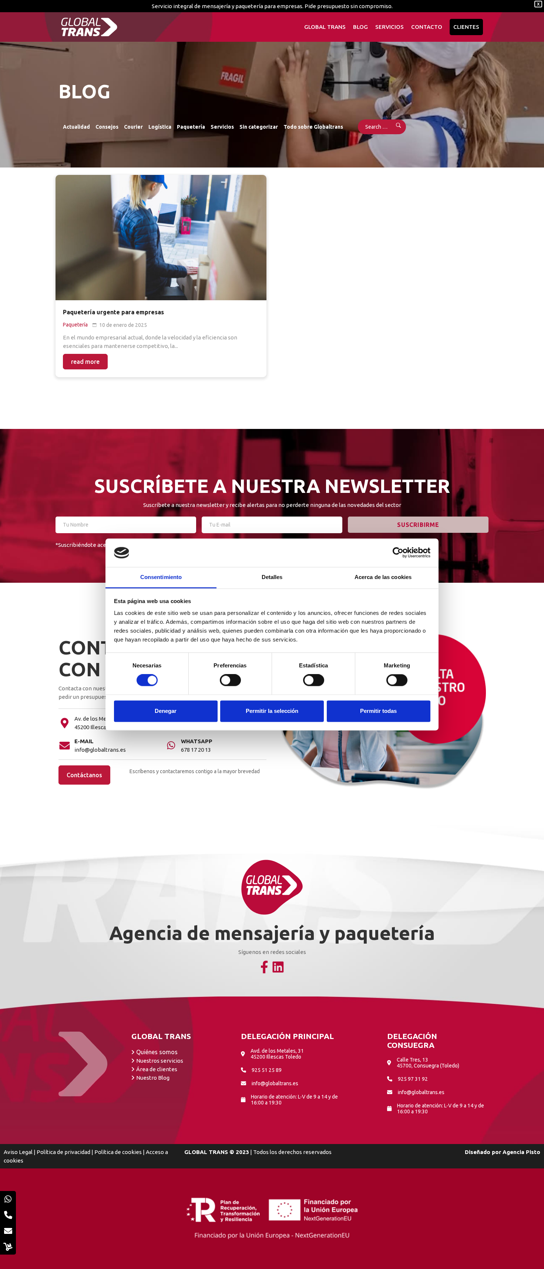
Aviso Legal (18, 1152)
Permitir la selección (272, 711)
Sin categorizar (258, 127)
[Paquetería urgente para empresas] (161, 237)
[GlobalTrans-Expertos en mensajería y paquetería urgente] (89, 27)
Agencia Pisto (521, 1152)
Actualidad (76, 127)
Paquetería (191, 127)
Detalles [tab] (272, 577)
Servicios (222, 127)
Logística (159, 127)
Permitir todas (378, 711)
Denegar (166, 711)
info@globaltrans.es (100, 750)
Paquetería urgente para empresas (113, 312)
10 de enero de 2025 (123, 325)
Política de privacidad (63, 1152)
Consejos (106, 127)
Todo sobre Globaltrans (313, 127)
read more (85, 361)
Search (393, 126)
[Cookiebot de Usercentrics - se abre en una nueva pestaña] (398, 552)
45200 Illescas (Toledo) (102, 727)
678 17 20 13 (196, 750)
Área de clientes (156, 1069)
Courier (133, 127)
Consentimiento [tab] (161, 577)
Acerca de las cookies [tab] (383, 577)
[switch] (230, 680)
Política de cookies (118, 1152)
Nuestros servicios (159, 1061)
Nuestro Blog (152, 1078)
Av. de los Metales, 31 (100, 718)
